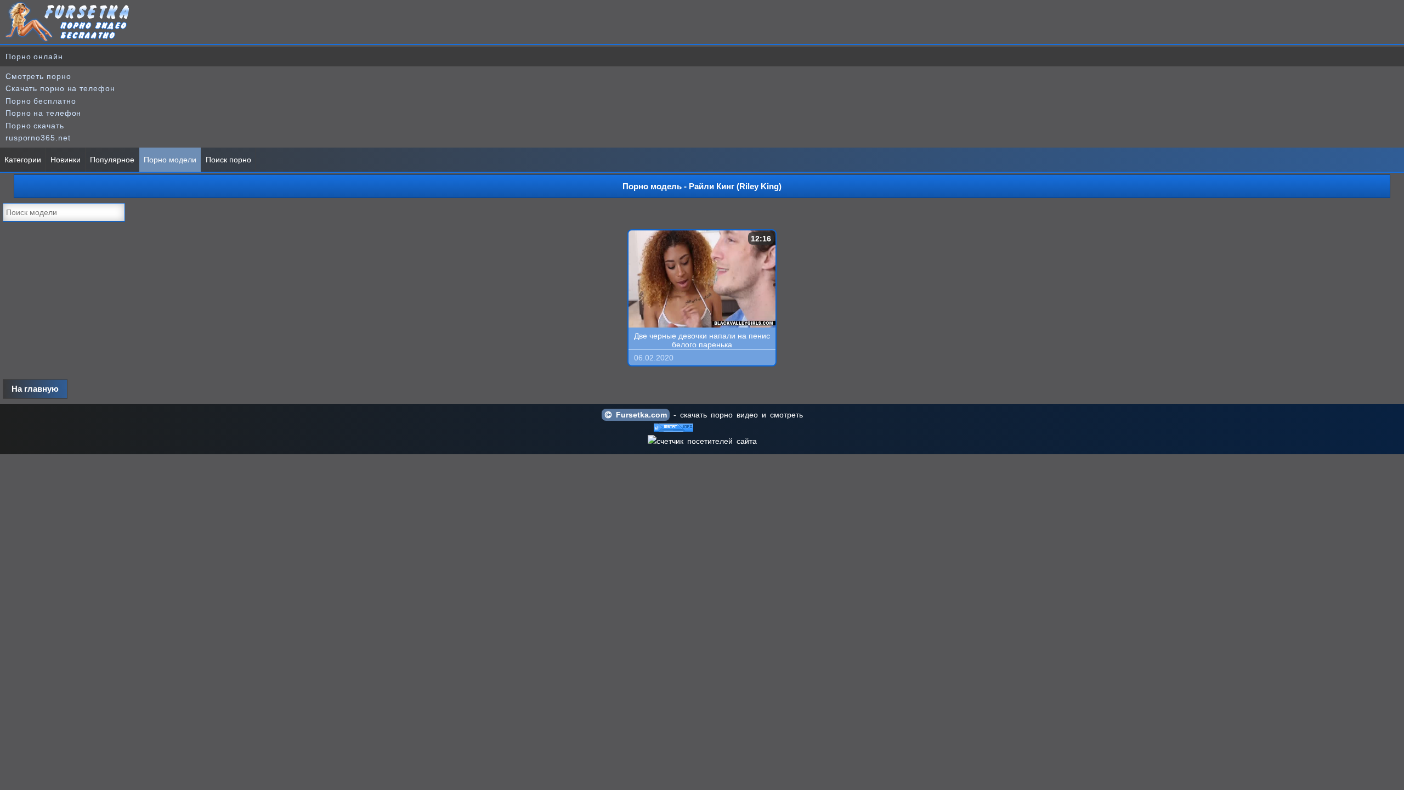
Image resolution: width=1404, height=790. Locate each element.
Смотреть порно (38, 76)
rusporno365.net (38, 137)
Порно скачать (34, 125)
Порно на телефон (43, 113)
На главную (35, 388)
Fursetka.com (639, 414)
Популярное (112, 159)
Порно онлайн (34, 56)
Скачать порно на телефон (60, 88)
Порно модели (170, 159)
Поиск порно (228, 159)
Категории (22, 159)
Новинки (65, 159)
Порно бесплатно (40, 101)
